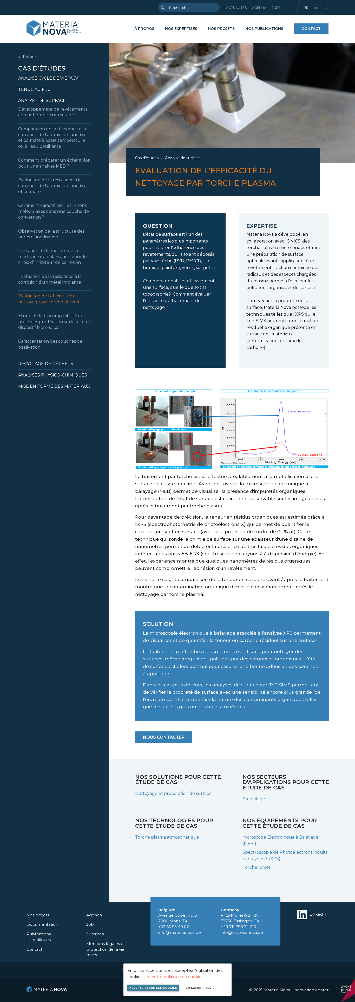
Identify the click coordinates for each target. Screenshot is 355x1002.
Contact (311, 29)
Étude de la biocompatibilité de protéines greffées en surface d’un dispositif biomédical (54, 321)
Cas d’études (41, 68)
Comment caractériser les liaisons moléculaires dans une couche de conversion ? (53, 211)
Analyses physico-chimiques (52, 375)
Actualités (236, 8)
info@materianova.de (242, 932)
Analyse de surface (42, 100)
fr (306, 8)
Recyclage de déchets (45, 363)
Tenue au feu (34, 89)
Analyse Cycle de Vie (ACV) (49, 78)
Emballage (253, 798)
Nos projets (221, 29)
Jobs (276, 8)
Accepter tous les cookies (153, 987)
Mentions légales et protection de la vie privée (105, 949)
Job (90, 924)
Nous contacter (164, 737)
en (316, 8)
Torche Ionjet (256, 867)
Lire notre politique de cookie (172, 976)
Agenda (259, 8)
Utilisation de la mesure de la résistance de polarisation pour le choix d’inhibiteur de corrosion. (52, 256)
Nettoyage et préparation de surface (173, 793)
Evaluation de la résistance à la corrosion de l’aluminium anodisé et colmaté (52, 185)
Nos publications (264, 29)
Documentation (42, 924)
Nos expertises (181, 29)
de (326, 8)
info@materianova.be (179, 932)
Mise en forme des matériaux (54, 386)
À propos (144, 29)
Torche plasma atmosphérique (167, 837)
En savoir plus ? (200, 987)
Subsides (95, 933)
